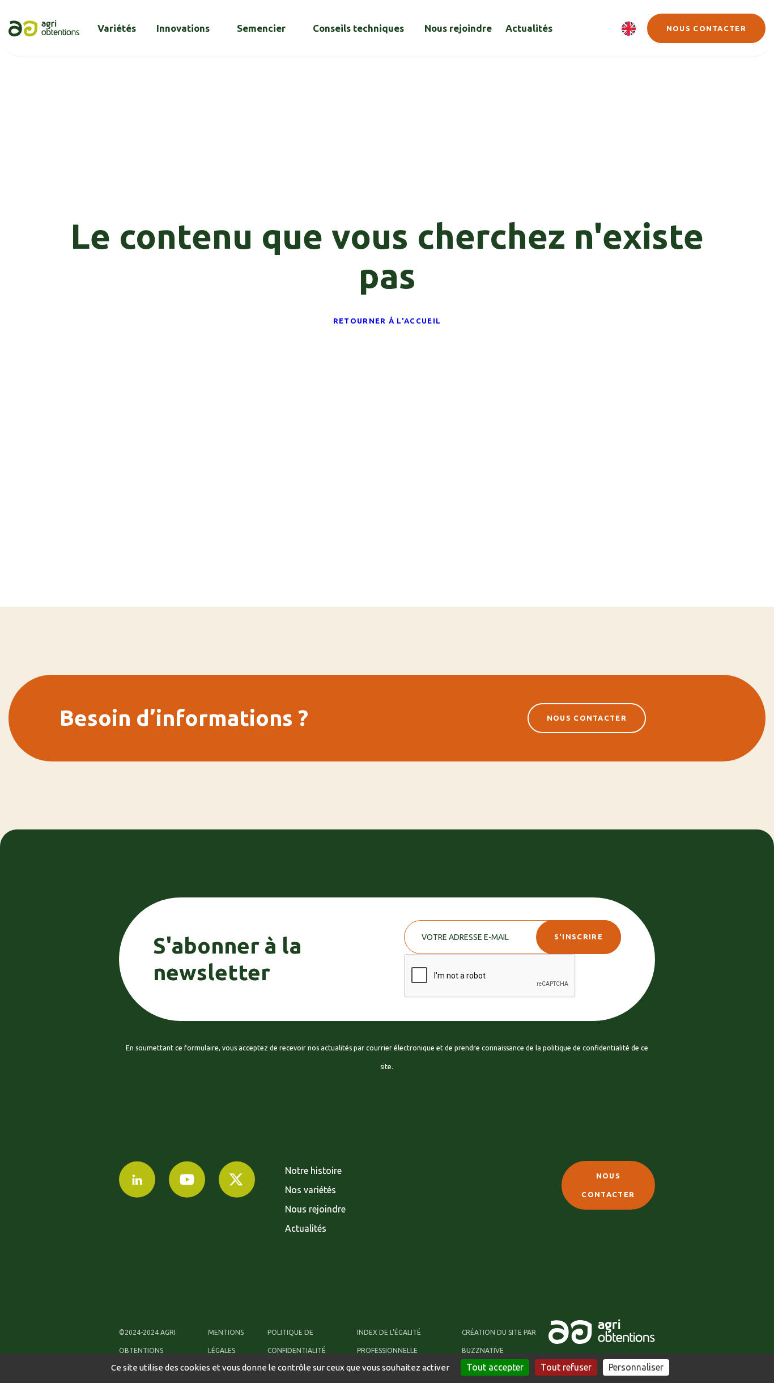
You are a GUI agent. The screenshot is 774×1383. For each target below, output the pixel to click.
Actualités (305, 1228)
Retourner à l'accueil (387, 321)
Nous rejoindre (315, 1209)
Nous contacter (706, 28)
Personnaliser (636, 1367)
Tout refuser (566, 1367)
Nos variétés (310, 1190)
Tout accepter (495, 1367)
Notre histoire (313, 1170)
